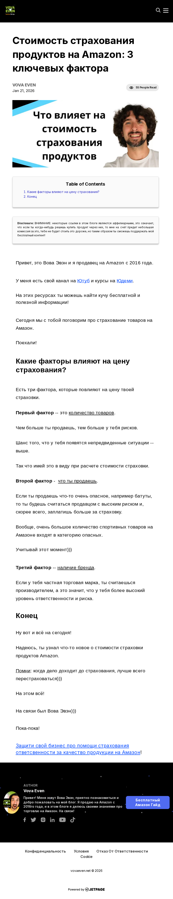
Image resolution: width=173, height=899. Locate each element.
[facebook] (24, 819)
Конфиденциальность (45, 851)
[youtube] (62, 819)
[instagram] (43, 819)
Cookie (86, 856)
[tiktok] (72, 819)
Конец (32, 196)
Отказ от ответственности (122, 851)
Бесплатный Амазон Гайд (148, 802)
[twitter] (33, 819)
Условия (81, 851)
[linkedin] (52, 819)
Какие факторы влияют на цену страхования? (63, 192)
